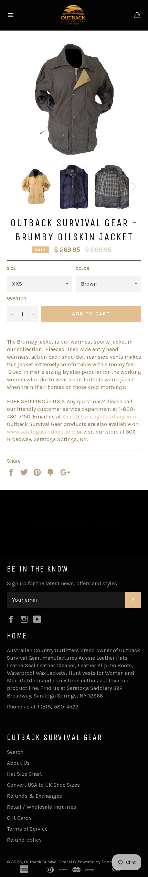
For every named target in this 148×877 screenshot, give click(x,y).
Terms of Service (27, 829)
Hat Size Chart (24, 774)
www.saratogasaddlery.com (41, 431)
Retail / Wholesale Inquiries (41, 807)
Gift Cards (19, 818)
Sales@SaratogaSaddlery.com (99, 416)
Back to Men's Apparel (77, 523)
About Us (18, 763)
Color (82, 268)
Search (15, 752)
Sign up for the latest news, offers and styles (62, 583)
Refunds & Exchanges (34, 796)
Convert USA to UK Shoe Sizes (43, 785)
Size (11, 268)
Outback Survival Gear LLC (50, 861)
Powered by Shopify (97, 861)
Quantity (17, 298)
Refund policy (24, 839)
